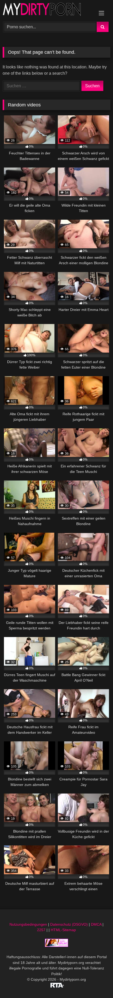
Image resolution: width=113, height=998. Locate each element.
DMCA (96, 924)
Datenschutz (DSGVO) (69, 924)
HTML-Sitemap (63, 930)
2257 (41, 930)
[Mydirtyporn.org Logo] (46, 10)
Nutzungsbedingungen (28, 924)
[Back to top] (96, 982)
